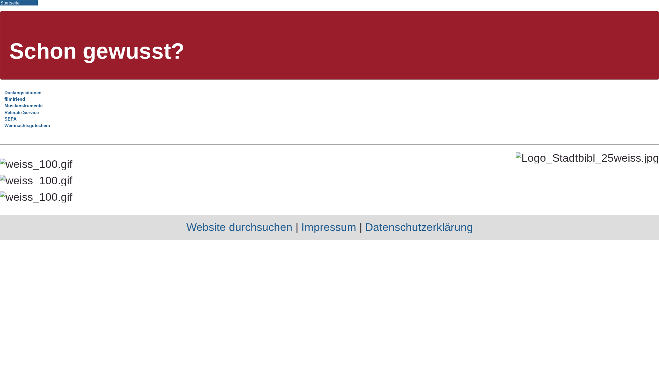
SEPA (10, 119)
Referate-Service (21, 112)
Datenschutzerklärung (419, 227)
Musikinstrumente (23, 105)
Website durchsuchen (239, 227)
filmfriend (14, 99)
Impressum (328, 227)
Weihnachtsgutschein (27, 125)
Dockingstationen (23, 92)
